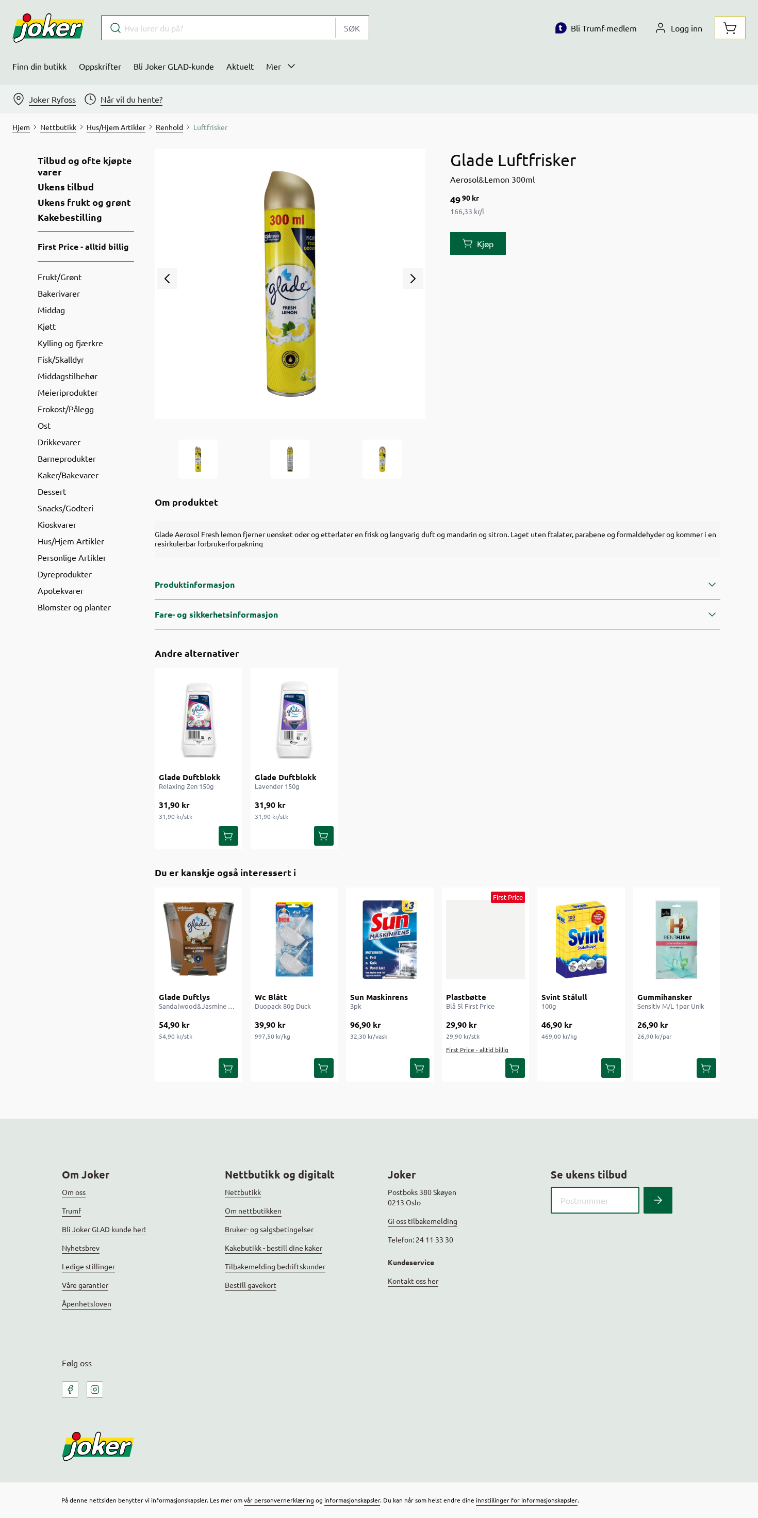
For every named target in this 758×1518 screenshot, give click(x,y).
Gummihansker (664, 997)
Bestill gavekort (250, 1284)
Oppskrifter (100, 66)
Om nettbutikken (253, 1210)
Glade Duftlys (184, 997)
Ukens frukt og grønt (84, 202)
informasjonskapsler (352, 1500)
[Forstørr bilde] (290, 284)
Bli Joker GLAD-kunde (174, 66)
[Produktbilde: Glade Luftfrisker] (198, 459)
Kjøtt (47, 326)
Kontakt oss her (413, 1280)
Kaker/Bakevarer (68, 475)
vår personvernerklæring (279, 1500)
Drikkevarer (59, 442)
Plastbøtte (466, 997)
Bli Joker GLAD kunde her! (104, 1229)
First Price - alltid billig (83, 246)
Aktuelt (240, 66)
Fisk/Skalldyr (61, 359)
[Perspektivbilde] (382, 459)
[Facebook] (70, 1389)
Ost (44, 425)
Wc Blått (271, 997)
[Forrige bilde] (167, 278)
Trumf (71, 1210)
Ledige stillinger (88, 1266)
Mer (273, 66)
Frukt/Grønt (59, 276)
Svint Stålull (564, 997)
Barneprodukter (67, 458)
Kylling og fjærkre (70, 342)
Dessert (52, 491)
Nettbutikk (243, 1192)
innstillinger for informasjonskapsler (527, 1500)
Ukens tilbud (66, 186)
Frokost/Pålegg (66, 408)
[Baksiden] (289, 459)
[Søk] (658, 1200)
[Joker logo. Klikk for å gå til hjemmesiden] (48, 27)
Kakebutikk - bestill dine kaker (273, 1247)
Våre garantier (85, 1284)
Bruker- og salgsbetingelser (269, 1229)
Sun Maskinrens (379, 997)
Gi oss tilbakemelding (422, 1220)
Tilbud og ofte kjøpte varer (85, 166)
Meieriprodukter (68, 392)
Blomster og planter (74, 607)
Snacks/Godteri (65, 508)
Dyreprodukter (65, 574)
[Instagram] (95, 1389)
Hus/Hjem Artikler (71, 541)
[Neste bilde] (413, 278)
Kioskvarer (57, 524)
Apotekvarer (61, 590)
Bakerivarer (59, 293)
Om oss (74, 1192)
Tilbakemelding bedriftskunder (275, 1266)
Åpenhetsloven (86, 1303)
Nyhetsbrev (81, 1247)
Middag (51, 309)
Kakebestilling (70, 217)
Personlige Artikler (72, 557)
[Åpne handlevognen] (730, 28)
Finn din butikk (39, 66)
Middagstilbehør (67, 375)
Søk (352, 28)
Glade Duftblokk (190, 777)
